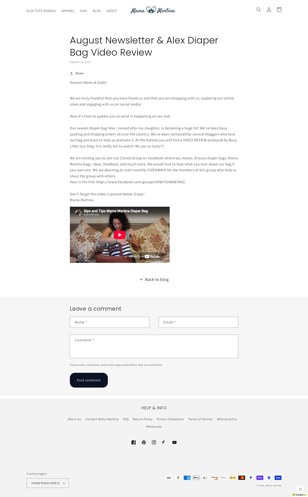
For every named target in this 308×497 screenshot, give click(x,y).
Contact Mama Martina (102, 419)
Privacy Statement (170, 419)
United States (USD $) (45, 483)
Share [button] (79, 73)
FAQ (126, 419)
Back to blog (157, 279)
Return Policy (143, 419)
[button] (259, 9)
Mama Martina (273, 485)
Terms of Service (200, 419)
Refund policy (227, 419)
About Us (74, 419)
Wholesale (154, 426)
